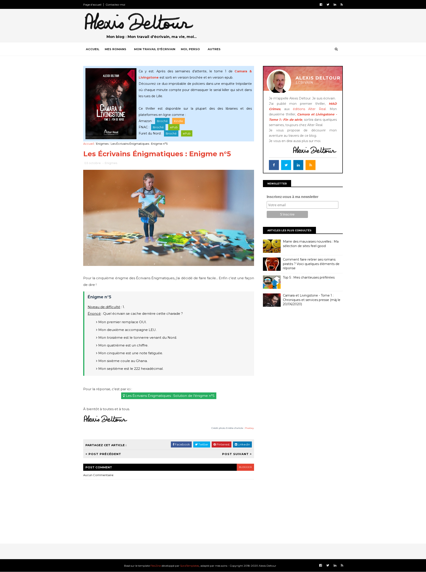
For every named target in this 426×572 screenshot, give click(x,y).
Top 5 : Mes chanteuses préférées (309, 277)
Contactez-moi (115, 4)
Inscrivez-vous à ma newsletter (292, 197)
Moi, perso (190, 49)
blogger (245, 467)
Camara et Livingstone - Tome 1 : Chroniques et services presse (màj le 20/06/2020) (311, 299)
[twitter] (328, 4)
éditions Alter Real (309, 109)
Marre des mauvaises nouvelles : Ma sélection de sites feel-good (311, 243)
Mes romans (115, 49)
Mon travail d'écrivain (154, 49)
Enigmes (102, 143)
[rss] (342, 4)
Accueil (92, 49)
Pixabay (249, 428)
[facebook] (321, 4)
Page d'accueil (92, 4)
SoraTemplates (189, 565)
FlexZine (155, 565)
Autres (214, 49)
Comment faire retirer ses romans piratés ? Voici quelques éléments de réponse (311, 263)
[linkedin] (335, 4)
